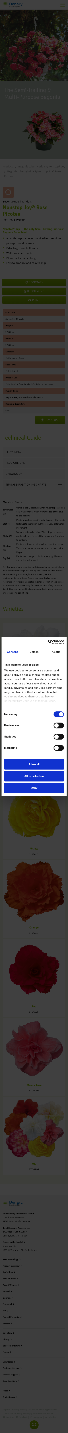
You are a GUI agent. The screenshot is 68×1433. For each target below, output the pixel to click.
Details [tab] (34, 651)
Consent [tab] (12, 651)
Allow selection (34, 776)
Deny (34, 787)
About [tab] (56, 651)
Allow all (34, 764)
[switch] (58, 725)
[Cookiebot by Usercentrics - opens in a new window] (48, 642)
